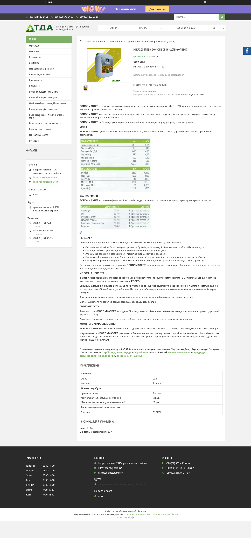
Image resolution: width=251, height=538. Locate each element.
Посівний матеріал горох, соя (43, 109)
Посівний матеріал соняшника (43, 92)
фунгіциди (141, 352)
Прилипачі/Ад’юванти (39, 74)
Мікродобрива (115, 41)
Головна (113, 28)
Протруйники (35, 80)
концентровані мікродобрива (97, 355)
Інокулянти (34, 86)
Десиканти (34, 63)
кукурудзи (200, 352)
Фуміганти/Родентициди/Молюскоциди (47, 103)
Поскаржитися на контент (137, 514)
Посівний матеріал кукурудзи (43, 97)
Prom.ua (142, 511)
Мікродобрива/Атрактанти (41, 68)
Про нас (143, 28)
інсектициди (124, 352)
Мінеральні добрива (38, 135)
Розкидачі (34, 141)
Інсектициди (35, 57)
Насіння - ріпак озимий (40, 129)
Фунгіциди (34, 51)
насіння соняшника (179, 352)
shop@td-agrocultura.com (46, 182)
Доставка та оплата (186, 28)
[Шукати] (222, 17)
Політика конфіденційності (165, 514)
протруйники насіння (129, 355)
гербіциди (109, 352)
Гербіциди (34, 45)
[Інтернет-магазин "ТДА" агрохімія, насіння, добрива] (39, 28)
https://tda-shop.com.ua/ (45, 177)
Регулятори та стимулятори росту (45, 123)
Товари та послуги (94, 41)
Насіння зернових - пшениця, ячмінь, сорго (46, 116)
